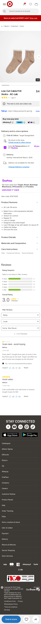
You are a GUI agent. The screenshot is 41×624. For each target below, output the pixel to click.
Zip (3, 466)
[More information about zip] (34, 122)
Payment (5, 533)
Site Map (7, 610)
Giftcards (5, 455)
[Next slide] (39, 57)
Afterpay (5, 471)
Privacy (20, 601)
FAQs (4, 516)
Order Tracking (7, 511)
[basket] (36, 4)
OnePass (5, 477)
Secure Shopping (8, 550)
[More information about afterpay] (12, 122)
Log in (16, 190)
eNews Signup (7, 449)
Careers (5, 488)
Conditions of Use (10, 601)
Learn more (6, 190)
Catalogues (6, 443)
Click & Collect (7, 528)
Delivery (5, 539)
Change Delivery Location (18, 167)
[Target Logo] (10, 4)
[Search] (4, 11)
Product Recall (7, 500)
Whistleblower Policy (11, 604)
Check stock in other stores (19, 142)
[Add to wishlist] (26, 619)
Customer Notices (8, 494)
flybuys (4, 460)
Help (3, 505)
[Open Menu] (4, 4)
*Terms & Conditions (10, 607)
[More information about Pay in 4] (24, 122)
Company (5, 483)
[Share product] (35, 619)
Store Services (7, 556)
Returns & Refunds (9, 545)
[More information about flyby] (31, 111)
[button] (11, 619)
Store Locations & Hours (11, 522)
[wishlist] (30, 4)
